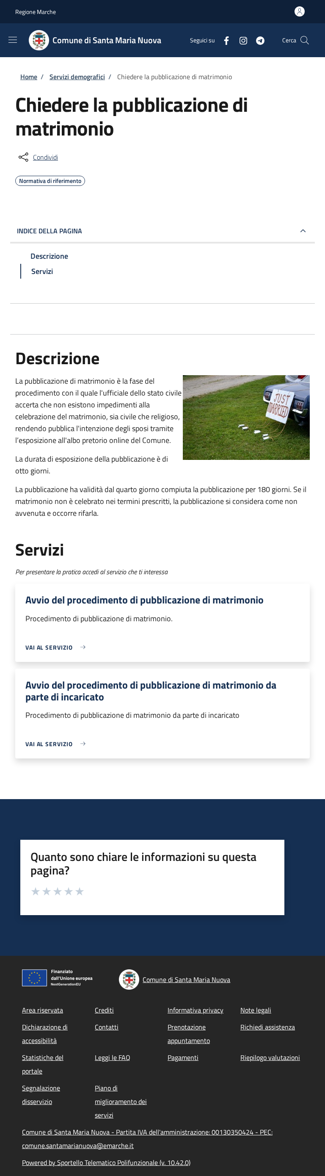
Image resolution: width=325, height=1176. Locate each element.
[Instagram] (239, 40)
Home (28, 77)
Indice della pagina (49, 231)
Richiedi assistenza (267, 1027)
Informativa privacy (195, 1010)
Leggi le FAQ (112, 1057)
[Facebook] (223, 40)
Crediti (104, 1010)
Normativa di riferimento (50, 179)
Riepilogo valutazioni (270, 1057)
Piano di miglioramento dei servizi (121, 1101)
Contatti (106, 1027)
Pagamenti (183, 1057)
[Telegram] (256, 40)
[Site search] (305, 40)
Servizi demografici (77, 77)
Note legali (255, 1010)
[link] (57, 647)
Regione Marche (35, 11)
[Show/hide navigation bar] (12, 39)
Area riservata (42, 1010)
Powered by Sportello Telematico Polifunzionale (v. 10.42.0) (106, 1162)
